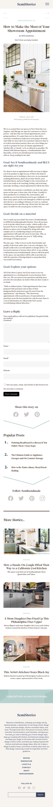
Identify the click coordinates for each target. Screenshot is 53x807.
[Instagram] (33, 788)
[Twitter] (24, 788)
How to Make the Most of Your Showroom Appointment (26, 29)
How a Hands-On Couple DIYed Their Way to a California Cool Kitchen (26, 566)
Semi (26, 4)
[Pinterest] (28, 788)
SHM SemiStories (27, 36)
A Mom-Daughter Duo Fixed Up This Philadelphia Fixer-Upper (26, 620)
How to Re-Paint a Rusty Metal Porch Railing (29, 469)
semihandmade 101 (26, 21)
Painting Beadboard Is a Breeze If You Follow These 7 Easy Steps (29, 444)
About (26, 771)
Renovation (26, 761)
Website (6, 370)
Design (26, 560)
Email (6, 358)
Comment (7, 320)
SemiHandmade (26, 774)
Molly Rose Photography (31, 119)
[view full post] (26, 541)
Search (40, 795)
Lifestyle (26, 764)
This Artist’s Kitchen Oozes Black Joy (26, 672)
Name (6, 346)
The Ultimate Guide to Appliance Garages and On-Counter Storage (27, 457)
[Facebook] (19, 788)
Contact (26, 767)
